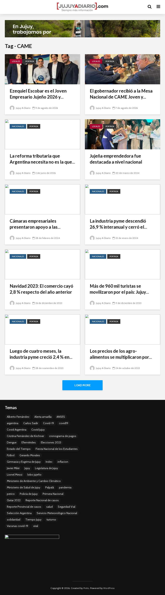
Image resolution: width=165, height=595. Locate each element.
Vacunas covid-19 (17, 526)
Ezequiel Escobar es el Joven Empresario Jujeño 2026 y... (38, 94)
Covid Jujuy (38, 429)
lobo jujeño (34, 474)
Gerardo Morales (30, 455)
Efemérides (29, 442)
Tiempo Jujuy (33, 519)
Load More (82, 385)
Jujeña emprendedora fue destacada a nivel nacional (116, 159)
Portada (29, 61)
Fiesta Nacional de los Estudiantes (57, 449)
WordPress (108, 588)
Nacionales (18, 126)
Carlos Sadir (30, 423)
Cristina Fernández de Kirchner (25, 436)
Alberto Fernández (18, 417)
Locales (16, 61)
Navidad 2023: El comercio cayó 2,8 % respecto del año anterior (41, 289)
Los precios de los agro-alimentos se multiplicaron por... (121, 354)
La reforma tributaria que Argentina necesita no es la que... (42, 159)
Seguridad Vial (66, 506)
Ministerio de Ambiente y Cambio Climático (34, 481)
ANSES (61, 417)
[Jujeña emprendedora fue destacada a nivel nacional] (122, 134)
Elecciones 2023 (51, 442)
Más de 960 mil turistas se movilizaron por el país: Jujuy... (119, 289)
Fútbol (10, 455)
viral (35, 526)
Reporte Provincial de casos (24, 506)
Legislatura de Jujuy (46, 468)
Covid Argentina (16, 429)
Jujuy (27, 468)
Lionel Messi (14, 474)
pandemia (65, 487)
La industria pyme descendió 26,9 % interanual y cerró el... (118, 224)
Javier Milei (13, 468)
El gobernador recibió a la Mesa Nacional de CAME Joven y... (121, 94)
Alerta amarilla (43, 417)
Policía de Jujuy (29, 494)
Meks (86, 588)
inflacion (63, 462)
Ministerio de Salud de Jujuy (23, 487)
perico (11, 494)
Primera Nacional (53, 494)
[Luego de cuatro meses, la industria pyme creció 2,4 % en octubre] (42, 329)
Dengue (11, 442)
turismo (51, 519)
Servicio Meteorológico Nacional (57, 513)
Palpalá (49, 487)
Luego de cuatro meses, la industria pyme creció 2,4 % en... (41, 354)
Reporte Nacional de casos (42, 500)
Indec (49, 462)
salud (49, 506)
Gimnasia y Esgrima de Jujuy (24, 462)
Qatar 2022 (14, 500)
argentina (12, 423)
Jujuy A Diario (22, 107)
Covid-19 (48, 423)
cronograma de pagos (62, 436)
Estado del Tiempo (19, 449)
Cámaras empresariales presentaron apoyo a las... (35, 224)
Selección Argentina (19, 513)
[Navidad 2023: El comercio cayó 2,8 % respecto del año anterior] (42, 264)
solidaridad (13, 519)
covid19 (63, 423)
